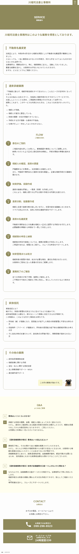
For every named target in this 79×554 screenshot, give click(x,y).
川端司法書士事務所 (39, 2)
